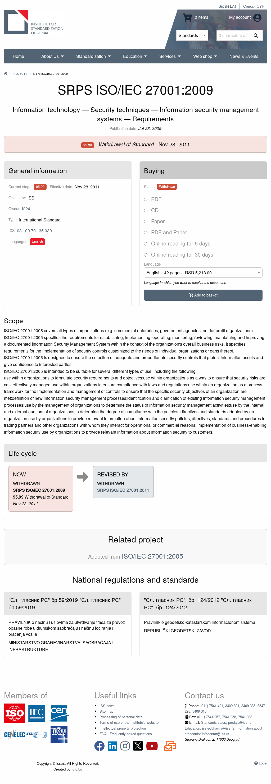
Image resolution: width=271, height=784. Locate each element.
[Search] (256, 35)
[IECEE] (59, 733)
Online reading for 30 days (181, 254)
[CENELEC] (14, 733)
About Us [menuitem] (50, 56)
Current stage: (20, 186)
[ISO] (14, 712)
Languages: (18, 241)
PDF (155, 199)
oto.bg (77, 769)
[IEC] (36, 712)
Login (263, 763)
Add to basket (205, 295)
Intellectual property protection (123, 728)
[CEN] (59, 712)
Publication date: (123, 128)
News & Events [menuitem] (243, 56)
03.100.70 (26, 231)
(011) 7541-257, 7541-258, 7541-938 (224, 716)
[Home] (5, 73)
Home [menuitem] (18, 56)
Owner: (14, 208)
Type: (13, 219)
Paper (157, 221)
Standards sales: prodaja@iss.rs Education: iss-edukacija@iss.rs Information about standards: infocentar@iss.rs (223, 728)
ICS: (12, 230)
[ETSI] (36, 733)
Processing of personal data (121, 716)
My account (240, 17)
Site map (106, 711)
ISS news (107, 705)
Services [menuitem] (167, 56)
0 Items (201, 17)
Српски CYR (253, 6)
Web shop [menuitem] (202, 56)
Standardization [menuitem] (91, 56)
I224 (26, 209)
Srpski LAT (228, 6)
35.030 (45, 231)
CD (154, 210)
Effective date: (61, 186)
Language (152, 264)
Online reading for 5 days (180, 243)
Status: (150, 186)
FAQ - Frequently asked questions (126, 733)
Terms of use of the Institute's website (129, 722)
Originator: (17, 197)
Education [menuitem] (132, 56)
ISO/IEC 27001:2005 (152, 555)
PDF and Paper (168, 232)
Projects (19, 73)
